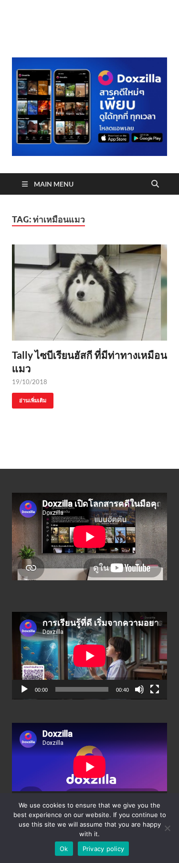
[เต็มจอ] (154, 689)
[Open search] (155, 184)
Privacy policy (104, 848)
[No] (167, 828)
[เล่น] (24, 689)
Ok (64, 848)
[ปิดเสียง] (139, 689)
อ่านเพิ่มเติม (29, 398)
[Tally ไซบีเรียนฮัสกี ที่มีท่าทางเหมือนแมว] (89, 292)
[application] (89, 655)
